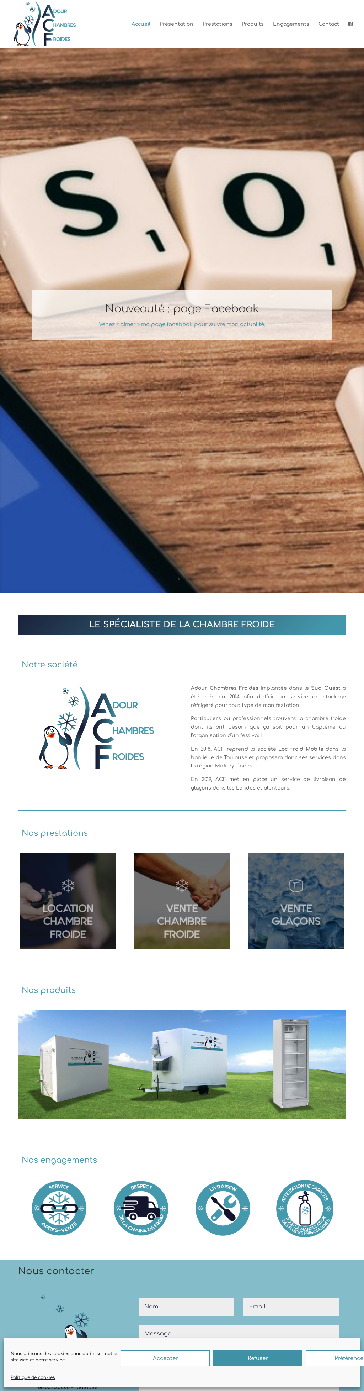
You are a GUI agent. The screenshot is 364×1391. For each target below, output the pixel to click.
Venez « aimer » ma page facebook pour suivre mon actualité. (182, 325)
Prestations (217, 24)
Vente (182, 862)
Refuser (258, 1358)
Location (44, 862)
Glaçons (296, 862)
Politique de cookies (33, 1377)
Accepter (165, 1358)
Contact (328, 24)
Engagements (291, 24)
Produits (253, 24)
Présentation (176, 24)
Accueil (141, 24)
